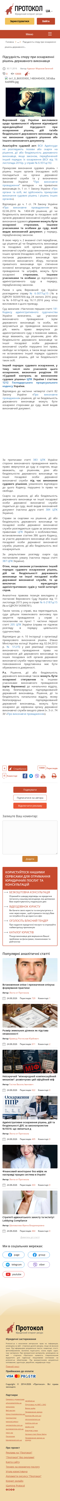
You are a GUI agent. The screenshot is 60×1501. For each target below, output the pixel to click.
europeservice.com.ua (15, 1429)
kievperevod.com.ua (14, 1440)
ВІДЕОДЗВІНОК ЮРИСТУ (24, 906)
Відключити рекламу (30, 805)
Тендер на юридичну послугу (23, 1466)
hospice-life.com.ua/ (33, 1416)
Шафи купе (29, 1427)
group (42, 1254)
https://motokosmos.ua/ (15, 1414)
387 (5, 561)
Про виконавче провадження (26, 207)
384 (48, 509)
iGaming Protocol (15, 1485)
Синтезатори (11, 1418)
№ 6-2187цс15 (49, 602)
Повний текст (12, 1366)
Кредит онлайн (14, 1480)
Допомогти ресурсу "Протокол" (24, 1476)
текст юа (9, 1433)
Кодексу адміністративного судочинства (30, 312)
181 (55, 308)
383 (35, 459)
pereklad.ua (30, 1401)
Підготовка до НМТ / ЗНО (35, 1404)
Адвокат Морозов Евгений (40, 68)
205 (12, 624)
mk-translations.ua (32, 1419)
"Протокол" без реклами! (20, 1457)
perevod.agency (12, 1421)
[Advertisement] (30, 435)
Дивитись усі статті (30, 1237)
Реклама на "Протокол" (19, 1452)
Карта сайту (13, 1462)
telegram (17, 1264)
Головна (10, 41)
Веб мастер (10, 1410)
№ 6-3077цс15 (39, 293)
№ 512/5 (13, 646)
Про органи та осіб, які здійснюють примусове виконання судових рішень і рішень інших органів (30, 194)
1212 (7, 382)
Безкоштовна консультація (29, 892)
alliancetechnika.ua (14, 1403)
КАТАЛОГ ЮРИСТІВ (21, 932)
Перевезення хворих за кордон (35, 1439)
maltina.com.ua (31, 1423)
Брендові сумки (31, 1430)
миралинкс (10, 1407)
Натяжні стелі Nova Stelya (35, 1434)
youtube (16, 1274)
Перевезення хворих (33, 1412)
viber (42, 1264)
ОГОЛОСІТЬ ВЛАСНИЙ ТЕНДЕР (28, 921)
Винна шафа (30, 1408)
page (17, 1254)
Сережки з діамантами (15, 1399)
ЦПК (29, 379)
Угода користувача (17, 1471)
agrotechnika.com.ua (14, 1425)
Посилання (10, 1436)
